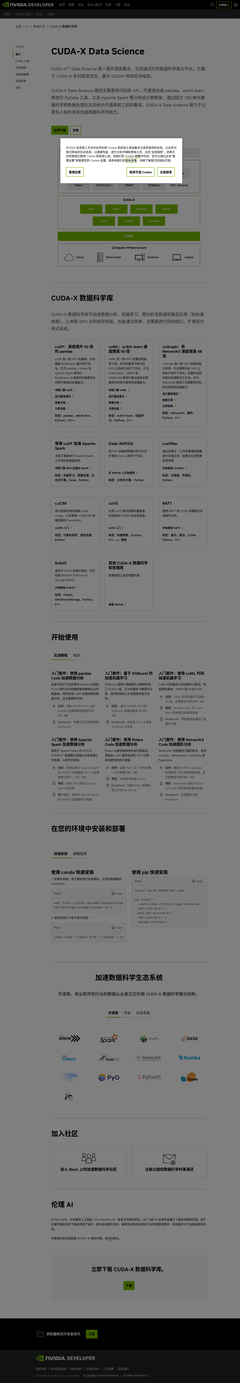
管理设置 (75, 172)
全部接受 (166, 172)
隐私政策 (131, 160)
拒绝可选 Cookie (140, 172)
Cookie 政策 (132, 156)
